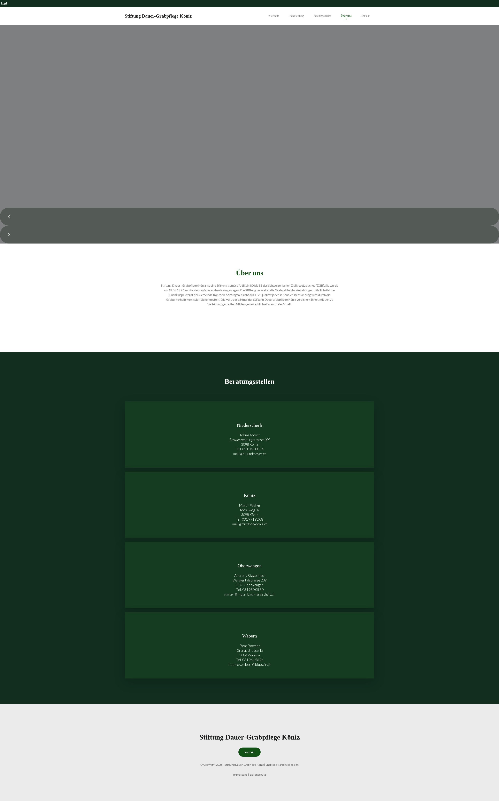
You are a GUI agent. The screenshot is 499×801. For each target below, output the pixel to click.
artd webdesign (289, 764)
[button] (249, 217)
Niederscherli (249, 425)
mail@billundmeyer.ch (249, 454)
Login (4, 3)
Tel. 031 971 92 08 (249, 519)
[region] (249, 134)
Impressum (240, 774)
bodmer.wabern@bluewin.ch (249, 664)
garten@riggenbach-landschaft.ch (249, 594)
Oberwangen (250, 565)
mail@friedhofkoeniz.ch (249, 524)
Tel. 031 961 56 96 (250, 660)
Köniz (249, 495)
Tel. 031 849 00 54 (250, 449)
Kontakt (249, 752)
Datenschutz (258, 774)
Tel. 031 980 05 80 (250, 589)
